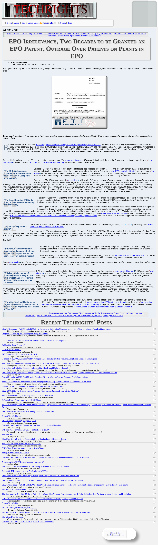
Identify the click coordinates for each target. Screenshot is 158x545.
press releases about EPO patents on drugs (106, 302)
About (16, 23)
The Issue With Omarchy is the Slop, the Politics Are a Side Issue (27, 395)
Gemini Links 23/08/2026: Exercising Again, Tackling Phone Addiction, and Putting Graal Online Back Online (45, 457)
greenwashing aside (74, 160)
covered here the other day (52, 162)
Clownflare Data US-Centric (13, 517)
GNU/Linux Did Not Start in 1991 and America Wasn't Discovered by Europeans (34, 340)
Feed (70, 23)
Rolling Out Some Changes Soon (15, 345)
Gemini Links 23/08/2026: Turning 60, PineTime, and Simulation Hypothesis (32, 425)
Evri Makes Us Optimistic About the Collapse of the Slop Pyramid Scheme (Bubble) (35, 368)
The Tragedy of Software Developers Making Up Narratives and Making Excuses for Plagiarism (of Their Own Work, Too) (50, 363)
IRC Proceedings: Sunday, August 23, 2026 (19, 421)
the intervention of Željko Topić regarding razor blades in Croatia (102, 307)
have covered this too (124, 271)
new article (14, 262)
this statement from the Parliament (129, 255)
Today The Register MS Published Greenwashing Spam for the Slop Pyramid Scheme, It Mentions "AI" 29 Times (46, 382)
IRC (23, 23)
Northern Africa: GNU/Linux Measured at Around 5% (23, 462)
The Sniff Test (7, 434)
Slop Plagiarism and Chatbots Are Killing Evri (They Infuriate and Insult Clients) (33, 386)
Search (63, 23)
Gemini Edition (34, 23)
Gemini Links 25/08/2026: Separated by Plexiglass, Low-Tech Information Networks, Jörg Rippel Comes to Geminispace (49, 359)
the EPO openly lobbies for (124, 171)
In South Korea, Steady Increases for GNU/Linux (21, 400)
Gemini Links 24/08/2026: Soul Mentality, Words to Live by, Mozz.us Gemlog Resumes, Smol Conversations (45, 377)
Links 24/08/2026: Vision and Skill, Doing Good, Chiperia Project (28, 411)
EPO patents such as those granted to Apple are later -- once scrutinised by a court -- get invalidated (53, 216)
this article (72, 180)
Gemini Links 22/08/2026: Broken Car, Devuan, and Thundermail (28, 521)
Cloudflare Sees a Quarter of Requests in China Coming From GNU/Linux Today (34, 439)
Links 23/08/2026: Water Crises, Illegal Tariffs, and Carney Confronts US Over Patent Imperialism (40, 476)
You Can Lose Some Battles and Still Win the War (21, 444)
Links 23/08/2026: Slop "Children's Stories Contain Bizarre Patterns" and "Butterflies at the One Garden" (43, 480)
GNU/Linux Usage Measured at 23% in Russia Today (23, 448)
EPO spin (33, 162)
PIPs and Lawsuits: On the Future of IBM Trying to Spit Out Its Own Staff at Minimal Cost (37, 466)
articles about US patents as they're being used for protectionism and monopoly (97, 303)
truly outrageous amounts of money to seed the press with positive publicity (68, 145)
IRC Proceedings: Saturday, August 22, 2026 (19, 508)
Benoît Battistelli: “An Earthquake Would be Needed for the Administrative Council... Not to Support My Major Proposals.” (59, 33)
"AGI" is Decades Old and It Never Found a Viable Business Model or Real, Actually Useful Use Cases (42, 499)
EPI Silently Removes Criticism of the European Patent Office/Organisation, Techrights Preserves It (97, 34)
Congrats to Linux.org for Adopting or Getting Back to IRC (25, 333)
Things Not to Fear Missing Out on (15, 453)
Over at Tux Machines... (11, 350)
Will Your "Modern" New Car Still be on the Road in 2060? (25, 430)
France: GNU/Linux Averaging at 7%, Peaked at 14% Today (25, 471)
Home (9, 23)
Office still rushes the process (114, 213)
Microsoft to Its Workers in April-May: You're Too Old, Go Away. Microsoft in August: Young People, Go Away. (46, 512)
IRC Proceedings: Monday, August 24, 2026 (19, 354)
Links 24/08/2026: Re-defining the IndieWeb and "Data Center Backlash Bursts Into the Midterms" (40, 391)
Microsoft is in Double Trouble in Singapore (19, 489)
